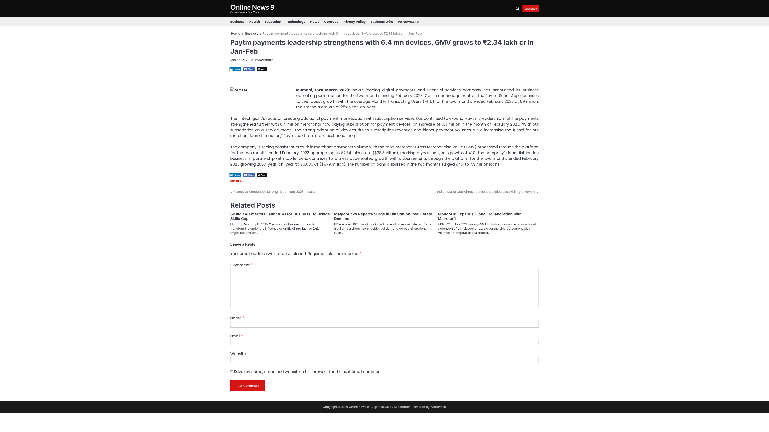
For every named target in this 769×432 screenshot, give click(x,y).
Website (238, 354)
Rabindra (266, 60)
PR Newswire (408, 21)
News (314, 21)
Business (237, 21)
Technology (295, 21)
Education (273, 21)
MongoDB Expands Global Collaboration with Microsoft (480, 216)
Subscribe (530, 8)
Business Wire (381, 21)
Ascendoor (402, 407)
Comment (241, 265)
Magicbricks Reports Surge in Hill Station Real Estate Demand (383, 216)
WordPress (438, 407)
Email (236, 336)
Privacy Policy (354, 21)
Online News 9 (252, 7)
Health (254, 21)
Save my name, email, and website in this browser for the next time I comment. (308, 371)
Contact (331, 21)
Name (237, 318)
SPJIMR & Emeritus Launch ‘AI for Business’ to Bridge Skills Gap (280, 216)
